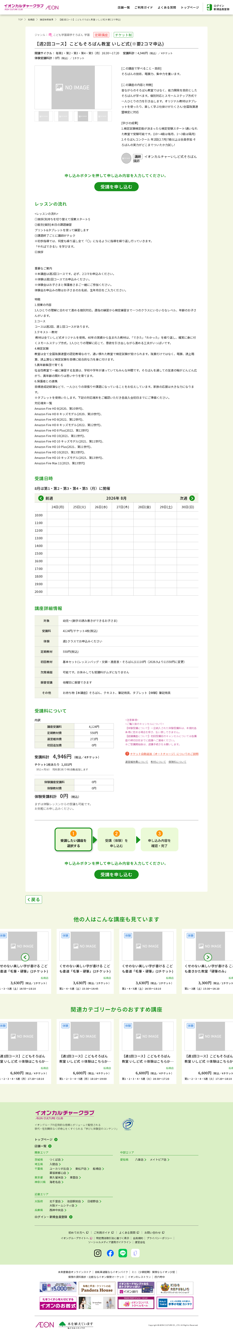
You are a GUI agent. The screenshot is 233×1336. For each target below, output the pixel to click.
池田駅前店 (74, 1201)
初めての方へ (76, 1232)
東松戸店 (80, 1168)
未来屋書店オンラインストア (74, 1272)
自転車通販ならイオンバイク (111, 1272)
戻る (35, 899)
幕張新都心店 (58, 1172)
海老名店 (55, 1181)
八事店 (139, 1159)
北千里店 (55, 1201)
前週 (49, 498)
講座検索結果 (46, 19)
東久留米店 (57, 1177)
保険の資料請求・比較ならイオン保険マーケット (96, 1277)
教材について (158, 762)
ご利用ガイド (102, 1232)
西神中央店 (57, 1210)
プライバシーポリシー (159, 1238)
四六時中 (160, 1277)
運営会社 (140, 1242)
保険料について (177, 762)
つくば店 (55, 1159)
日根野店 (92, 1201)
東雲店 (74, 1177)
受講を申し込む (116, 186)
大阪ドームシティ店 (62, 1205)
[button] (25, 957)
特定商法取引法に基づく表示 (112, 1238)
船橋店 (31, 19)
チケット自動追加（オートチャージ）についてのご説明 (164, 754)
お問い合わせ (152, 1232)
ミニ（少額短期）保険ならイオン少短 (153, 1272)
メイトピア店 (158, 1159)
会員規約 (138, 1238)
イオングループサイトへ (75, 1238)
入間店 (54, 1164)
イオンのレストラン (139, 1277)
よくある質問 (127, 1232)
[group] (85, 961)
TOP (20, 19)
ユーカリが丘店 (59, 1168)
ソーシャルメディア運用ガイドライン (109, 1242)
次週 (183, 498)
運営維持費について (136, 762)
